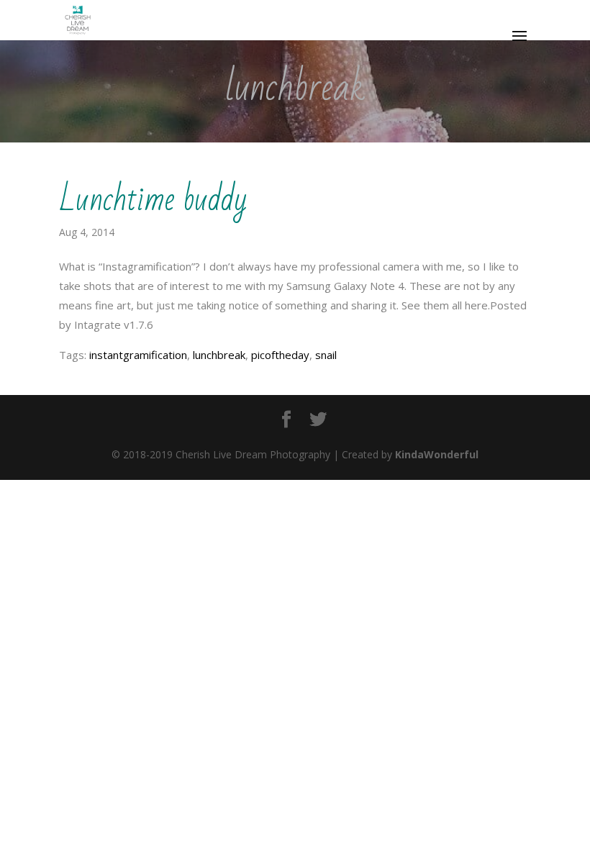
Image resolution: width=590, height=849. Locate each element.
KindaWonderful (436, 454)
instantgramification (138, 355)
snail (326, 355)
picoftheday (280, 355)
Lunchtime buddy (153, 199)
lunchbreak (219, 355)
